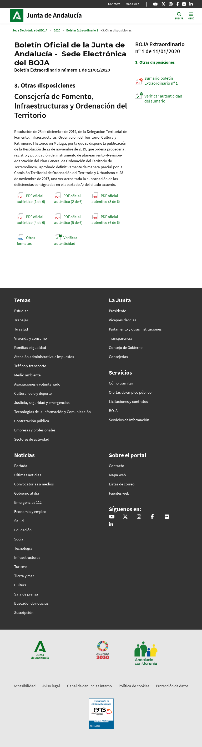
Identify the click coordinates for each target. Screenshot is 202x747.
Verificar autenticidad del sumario (163, 98)
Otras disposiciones (155, 62)
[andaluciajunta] (163, 4)
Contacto (114, 4)
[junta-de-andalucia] (191, 4)
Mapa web (132, 4)
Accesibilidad (25, 685)
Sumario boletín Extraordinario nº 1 (161, 80)
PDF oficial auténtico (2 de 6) (68, 198)
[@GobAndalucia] (155, 4)
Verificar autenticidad (65, 240)
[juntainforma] (184, 4)
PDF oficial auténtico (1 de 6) (31, 198)
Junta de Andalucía (18, 15)
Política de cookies (134, 685)
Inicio (62, 15)
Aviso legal (51, 685)
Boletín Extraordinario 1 (82, 30)
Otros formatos (26, 240)
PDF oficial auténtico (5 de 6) (68, 219)
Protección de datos (172, 685)
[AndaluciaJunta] (177, 4)
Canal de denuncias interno (89, 685)
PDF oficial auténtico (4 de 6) (31, 219)
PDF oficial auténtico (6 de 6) (106, 219)
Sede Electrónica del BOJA (29, 30)
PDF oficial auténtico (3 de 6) (106, 198)
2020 (57, 30)
